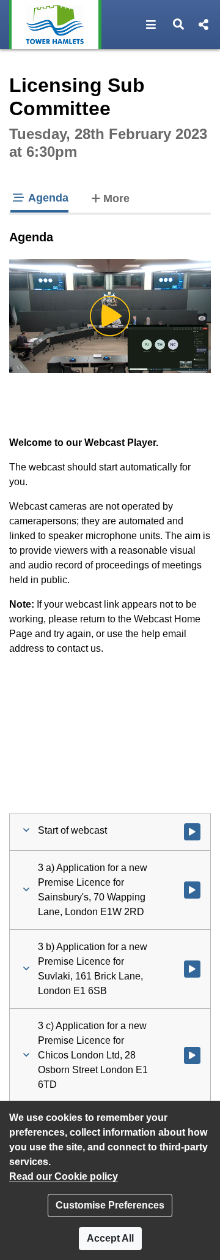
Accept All (110, 1238)
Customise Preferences (110, 1205)
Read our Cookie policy (63, 1176)
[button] (151, 24)
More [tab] (116, 198)
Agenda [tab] (47, 198)
